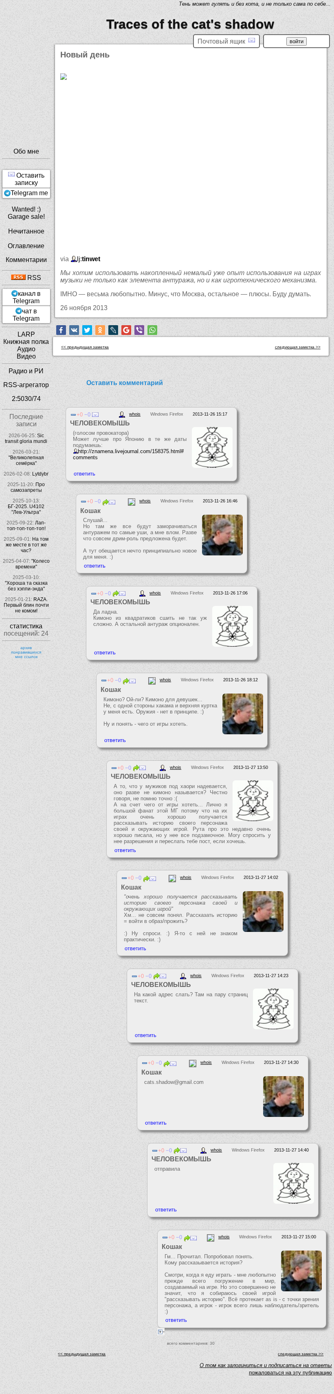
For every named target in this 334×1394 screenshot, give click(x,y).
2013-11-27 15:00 (298, 1236)
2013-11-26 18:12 (240, 679)
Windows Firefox (166, 414)
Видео (26, 356)
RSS (33, 277)
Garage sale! (26, 216)
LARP (26, 334)
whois (135, 414)
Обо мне (26, 151)
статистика (26, 626)
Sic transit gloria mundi (26, 438)
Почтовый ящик (223, 41)
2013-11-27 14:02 (261, 877)
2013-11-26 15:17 (210, 414)
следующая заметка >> (298, 347)
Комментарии (26, 259)
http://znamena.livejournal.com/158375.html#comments (128, 454)
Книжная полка (26, 341)
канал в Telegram (27, 297)
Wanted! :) (26, 209)
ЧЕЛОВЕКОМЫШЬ (100, 423)
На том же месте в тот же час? (27, 544)
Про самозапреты (28, 487)
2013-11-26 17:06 (230, 592)
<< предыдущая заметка (85, 347)
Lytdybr (40, 474)
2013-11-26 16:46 (220, 500)
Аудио (26, 349)
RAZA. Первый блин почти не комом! (26, 605)
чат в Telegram (26, 315)
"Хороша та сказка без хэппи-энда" (26, 586)
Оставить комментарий (124, 382)
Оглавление (26, 245)
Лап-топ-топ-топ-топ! (26, 525)
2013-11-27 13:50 (250, 767)
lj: (88, 258)
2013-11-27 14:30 (281, 1062)
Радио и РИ (26, 371)
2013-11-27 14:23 (271, 975)
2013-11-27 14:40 (291, 1149)
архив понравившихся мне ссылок (26, 652)
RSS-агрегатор (26, 384)
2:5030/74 (26, 398)
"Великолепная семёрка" (26, 460)
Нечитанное (26, 231)
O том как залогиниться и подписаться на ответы (266, 1365)
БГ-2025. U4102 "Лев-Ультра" (26, 509)
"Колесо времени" (32, 564)
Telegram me (29, 192)
